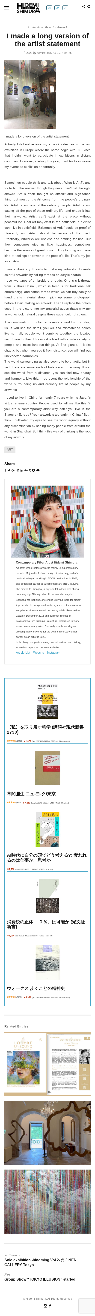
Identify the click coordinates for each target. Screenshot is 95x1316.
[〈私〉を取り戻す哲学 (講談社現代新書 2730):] (47, 701)
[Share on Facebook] (5, 470)
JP (57, 7)
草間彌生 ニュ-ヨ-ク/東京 (31, 793)
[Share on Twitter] (8, 470)
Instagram (53, 652)
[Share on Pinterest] (18, 470)
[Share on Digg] (26, 470)
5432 (19, 803)
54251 (19, 997)
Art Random (35, 27)
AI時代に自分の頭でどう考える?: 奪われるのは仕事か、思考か (47, 858)
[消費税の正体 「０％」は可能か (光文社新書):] (47, 896)
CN (65, 7)
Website (38, 652)
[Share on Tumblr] (30, 470)
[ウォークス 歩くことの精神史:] (47, 962)
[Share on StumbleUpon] (38, 470)
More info (65, 741)
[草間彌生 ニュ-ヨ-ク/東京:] (47, 768)
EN (49, 7)
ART (10, 449)
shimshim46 (44, 52)
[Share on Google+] (13, 470)
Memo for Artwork (56, 27)
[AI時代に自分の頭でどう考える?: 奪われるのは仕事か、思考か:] (47, 829)
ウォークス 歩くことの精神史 (36, 988)
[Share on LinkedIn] (22, 470)
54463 (19, 741)
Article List (23, 652)
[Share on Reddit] (33, 470)
